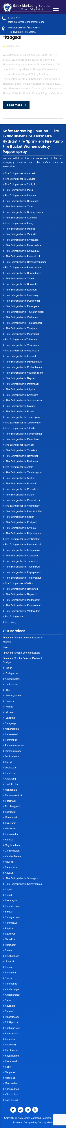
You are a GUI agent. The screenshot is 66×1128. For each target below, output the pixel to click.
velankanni (10, 828)
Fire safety (11, 622)
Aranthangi (10, 778)
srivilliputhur (11, 1022)
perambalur (11, 867)
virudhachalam (13, 856)
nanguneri (10, 1072)
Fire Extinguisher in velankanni (22, 345)
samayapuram (12, 917)
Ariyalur (9, 872)
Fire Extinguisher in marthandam (22, 600)
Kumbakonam (12, 906)
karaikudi (10, 773)
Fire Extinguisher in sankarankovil (23, 544)
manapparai (11, 789)
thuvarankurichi (13, 795)
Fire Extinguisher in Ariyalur (20, 389)
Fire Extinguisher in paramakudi (22, 256)
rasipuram (10, 945)
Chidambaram (12, 850)
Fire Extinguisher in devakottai (21, 284)
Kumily (9, 706)
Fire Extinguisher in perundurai (21, 489)
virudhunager (12, 989)
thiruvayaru (11, 900)
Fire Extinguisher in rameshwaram (23, 267)
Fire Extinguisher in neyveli (20, 378)
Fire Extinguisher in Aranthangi (21, 295)
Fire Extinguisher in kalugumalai (22, 550)
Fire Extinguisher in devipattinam (23, 273)
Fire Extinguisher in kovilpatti (21, 522)
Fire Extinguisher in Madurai (20, 173)
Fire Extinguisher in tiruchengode (23, 472)
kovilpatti (10, 1005)
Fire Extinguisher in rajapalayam (23, 533)
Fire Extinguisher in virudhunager (22, 505)
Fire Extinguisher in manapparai (22, 306)
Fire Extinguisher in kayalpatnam (23, 572)
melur (8, 667)
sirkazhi (9, 911)
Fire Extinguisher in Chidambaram (23, 367)
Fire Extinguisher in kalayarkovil (22, 250)
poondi (8, 895)
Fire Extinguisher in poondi (19, 411)
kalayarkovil (11, 734)
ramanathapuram (14, 745)
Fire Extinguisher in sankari (20, 478)
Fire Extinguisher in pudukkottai (22, 300)
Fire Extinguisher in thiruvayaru (22, 417)
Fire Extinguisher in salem (19, 467)
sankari (9, 961)
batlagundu (11, 673)
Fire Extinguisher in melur (19, 190)
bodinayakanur (13, 695)
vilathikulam (11, 1094)
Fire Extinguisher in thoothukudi (22, 566)
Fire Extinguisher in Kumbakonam (23, 422)
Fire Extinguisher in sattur (19, 516)
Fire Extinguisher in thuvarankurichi (24, 311)
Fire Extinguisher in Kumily (19, 223)
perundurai (10, 972)
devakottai (10, 767)
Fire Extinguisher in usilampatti (22, 201)
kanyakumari (12, 1089)
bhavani (9, 967)
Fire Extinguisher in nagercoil (21, 594)
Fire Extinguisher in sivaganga (21, 239)
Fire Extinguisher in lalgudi (20, 406)
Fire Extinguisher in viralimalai (21, 317)
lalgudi (8, 889)
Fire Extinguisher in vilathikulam (22, 611)
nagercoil (10, 1077)
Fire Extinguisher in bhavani (20, 483)
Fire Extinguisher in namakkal (21, 455)
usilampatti (11, 684)
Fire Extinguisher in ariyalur (19, 444)
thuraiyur (10, 933)
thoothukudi (11, 1050)
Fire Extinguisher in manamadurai (23, 245)
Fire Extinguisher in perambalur (22, 383)
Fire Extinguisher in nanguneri (21, 588)
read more (14, 105)
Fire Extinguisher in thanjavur (21, 328)
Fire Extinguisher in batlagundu (21, 195)
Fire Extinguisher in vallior (19, 583)
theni (8, 690)
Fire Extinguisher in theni (19, 206)
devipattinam (12, 756)
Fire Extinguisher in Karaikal (20, 356)
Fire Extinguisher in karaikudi (21, 289)
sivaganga (10, 723)
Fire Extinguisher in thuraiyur (21, 450)
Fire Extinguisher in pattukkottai (22, 350)
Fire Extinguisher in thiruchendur (23, 577)
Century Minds (45, 1122)
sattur (8, 1000)
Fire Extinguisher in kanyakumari (23, 605)
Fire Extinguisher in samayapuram (24, 400)
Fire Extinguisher (14, 616)
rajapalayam (12, 1017)
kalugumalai (11, 1033)
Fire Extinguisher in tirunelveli (21, 561)
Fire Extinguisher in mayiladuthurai (24, 361)
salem (8, 950)
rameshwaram (13, 751)
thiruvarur (10, 823)
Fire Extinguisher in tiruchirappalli (23, 323)
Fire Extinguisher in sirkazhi (20, 428)
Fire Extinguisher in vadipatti (20, 234)
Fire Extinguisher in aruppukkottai (23, 511)
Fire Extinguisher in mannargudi (22, 334)
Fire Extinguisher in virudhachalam (24, 372)
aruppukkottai (12, 679)
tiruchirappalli (12, 806)
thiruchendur (12, 1061)
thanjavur (10, 812)
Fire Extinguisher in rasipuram (21, 461)
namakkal (10, 939)
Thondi (8, 762)
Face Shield (11, 1100)
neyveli (9, 861)
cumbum (10, 701)
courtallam (10, 1039)
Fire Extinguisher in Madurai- (20, 178)
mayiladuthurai (12, 845)
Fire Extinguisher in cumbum (21, 217)
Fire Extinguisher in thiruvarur (21, 339)
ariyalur (9, 928)
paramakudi (11, 740)
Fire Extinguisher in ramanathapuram (25, 262)
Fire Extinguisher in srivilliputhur (22, 539)
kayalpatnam (12, 1055)
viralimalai (10, 800)
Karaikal (9, 839)
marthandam (11, 1083)
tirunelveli (10, 1044)
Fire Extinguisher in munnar (20, 228)
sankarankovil (12, 1028)
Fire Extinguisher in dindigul (20, 184)
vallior (8, 1066)
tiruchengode (12, 956)
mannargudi (11, 817)
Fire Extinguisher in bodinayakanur (24, 212)
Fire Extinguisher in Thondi (19, 278)
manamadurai (12, 728)
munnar (9, 712)
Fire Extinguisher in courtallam (21, 555)
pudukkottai (11, 784)
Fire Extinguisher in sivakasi (20, 528)
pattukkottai (11, 834)
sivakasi (9, 1011)
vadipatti (10, 717)
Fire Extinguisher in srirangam (21, 395)
